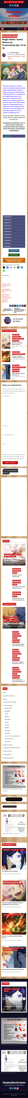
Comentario (6, 396)
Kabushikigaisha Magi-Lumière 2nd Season (6, 291)
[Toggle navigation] (18, 29)
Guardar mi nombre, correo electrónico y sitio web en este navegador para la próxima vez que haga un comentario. (14, 457)
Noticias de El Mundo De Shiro (12, 748)
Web (4, 444)
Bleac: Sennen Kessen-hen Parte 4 (13, 969)
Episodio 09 (8, 237)
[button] (21, 28)
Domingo (16, 619)
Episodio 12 (8, 246)
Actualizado (7, 617)
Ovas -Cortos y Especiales (18, 338)
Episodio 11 (8, 243)
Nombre (5, 426)
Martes (7, 716)
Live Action (8, 741)
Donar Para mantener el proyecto (10, 471)
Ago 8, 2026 (6, 873)
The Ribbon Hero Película (10, 871)
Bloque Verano (16, 334)
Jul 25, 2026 (15, 376)
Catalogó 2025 (14, 35)
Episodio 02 (8, 216)
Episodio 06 (8, 228)
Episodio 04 (8, 222)
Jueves (7, 722)
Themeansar (14, 1095)
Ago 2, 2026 (15, 346)
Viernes (7, 725)
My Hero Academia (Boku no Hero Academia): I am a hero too (12, 903)
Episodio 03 (8, 219)
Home (4, 692)
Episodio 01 (8, 136)
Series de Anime (6, 37)
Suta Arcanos (13, 37)
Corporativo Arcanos (9, 696)
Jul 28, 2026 (15, 359)
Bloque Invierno (6, 35)
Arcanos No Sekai (14, 52)
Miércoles (7, 719)
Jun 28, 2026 (9, 563)
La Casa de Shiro (7, 751)
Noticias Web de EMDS (10, 702)
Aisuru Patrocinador (8, 758)
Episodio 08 (8, 234)
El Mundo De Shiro (17, 554)
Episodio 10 (8, 240)
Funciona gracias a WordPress (9, 1094)
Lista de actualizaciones (14, 799)
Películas (22, 354)
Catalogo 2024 (8, 708)
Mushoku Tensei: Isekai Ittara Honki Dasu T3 (6, 285)
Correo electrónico (8, 435)
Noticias (6, 556)
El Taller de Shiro (7, 754)
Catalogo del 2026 (16, 336)
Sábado (23, 367)
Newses (22, 1094)
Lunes (6, 714)
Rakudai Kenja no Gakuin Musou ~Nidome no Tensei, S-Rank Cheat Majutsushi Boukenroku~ (7, 298)
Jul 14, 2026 (9, 626)
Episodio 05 (8, 225)
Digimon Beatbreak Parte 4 (14, 624)
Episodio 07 (8, 231)
